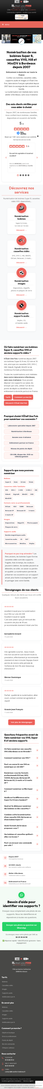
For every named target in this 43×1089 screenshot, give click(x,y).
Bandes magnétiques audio (15, 535)
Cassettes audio (11, 539)
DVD (32, 494)
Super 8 (8, 482)
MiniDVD (8, 498)
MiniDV (24, 494)
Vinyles (31, 543)
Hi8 (36, 490)
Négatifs (21, 523)
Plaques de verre (11, 527)
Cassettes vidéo (7, 985)
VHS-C (13, 490)
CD (21, 539)
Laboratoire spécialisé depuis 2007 (21, 426)
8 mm (16, 482)
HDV (14, 506)
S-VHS (21, 490)
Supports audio (7, 993)
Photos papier (32, 523)
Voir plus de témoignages (21, 722)
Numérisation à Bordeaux (21, 431)
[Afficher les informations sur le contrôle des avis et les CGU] (38, 136)
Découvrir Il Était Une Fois (16, 403)
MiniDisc (23, 543)
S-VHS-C (29, 490)
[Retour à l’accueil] (21, 961)
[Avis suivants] (37, 157)
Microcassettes (11, 543)
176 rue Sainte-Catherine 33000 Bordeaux (21, 970)
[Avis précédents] (5, 157)
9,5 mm (23, 482)
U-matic (32, 511)
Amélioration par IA (8, 997)
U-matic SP (9, 515)
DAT (26, 539)
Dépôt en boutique (8, 1033)
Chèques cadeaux (8, 1048)
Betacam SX (21, 511)
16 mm (31, 482)
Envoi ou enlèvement (9, 1036)
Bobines (5, 982)
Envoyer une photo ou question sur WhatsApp (21, 926)
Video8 (7, 494)
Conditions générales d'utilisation (11, 1081)
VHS (6, 490)
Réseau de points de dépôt (21, 449)
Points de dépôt (7, 1040)
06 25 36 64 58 (21, 937)
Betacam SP (9, 511)
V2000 (21, 506)
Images (4, 989)
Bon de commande (8, 1044)
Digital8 (16, 494)
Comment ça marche (23, 397)
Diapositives (9, 523)
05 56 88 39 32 (9, 1060)
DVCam (7, 506)
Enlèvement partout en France (21, 443)
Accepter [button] (36, 1087)
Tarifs (8, 397)
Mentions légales (28, 1081)
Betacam (30, 506)
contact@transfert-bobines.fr (15, 1072)
